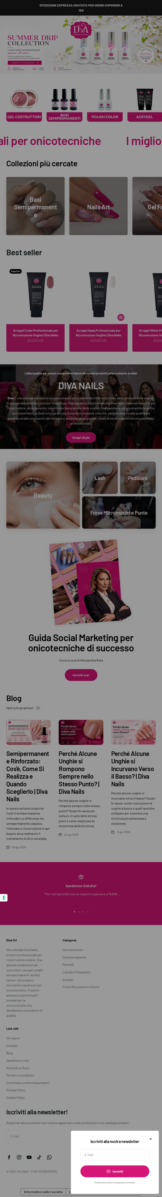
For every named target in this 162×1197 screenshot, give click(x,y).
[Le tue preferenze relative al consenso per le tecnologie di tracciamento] (4, 897)
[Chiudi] (151, 1139)
